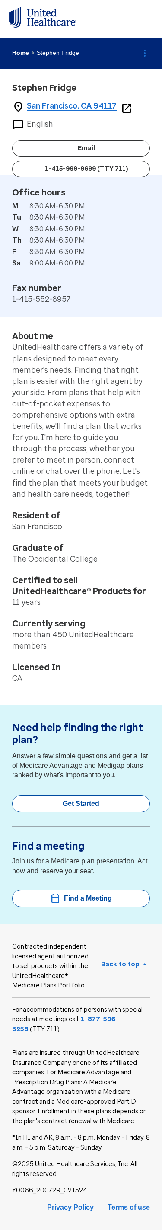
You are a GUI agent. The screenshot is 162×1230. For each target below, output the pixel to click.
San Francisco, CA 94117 (72, 106)
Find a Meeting (81, 898)
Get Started (81, 803)
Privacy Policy (70, 1207)
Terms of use (129, 1207)
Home (20, 52)
